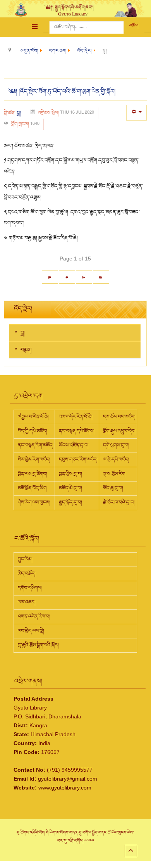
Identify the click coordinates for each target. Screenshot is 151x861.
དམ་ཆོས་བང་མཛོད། (119, 416)
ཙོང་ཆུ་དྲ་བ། (113, 488)
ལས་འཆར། (27, 602)
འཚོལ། (133, 25)
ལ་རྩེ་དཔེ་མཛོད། (116, 459)
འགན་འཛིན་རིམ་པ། (34, 616)
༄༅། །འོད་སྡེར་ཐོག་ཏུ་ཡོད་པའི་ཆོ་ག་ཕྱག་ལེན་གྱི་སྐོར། (61, 91)
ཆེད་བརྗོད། (27, 573)
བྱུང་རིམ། (25, 559)
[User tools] (136, 113)
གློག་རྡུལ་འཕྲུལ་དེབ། (119, 431)
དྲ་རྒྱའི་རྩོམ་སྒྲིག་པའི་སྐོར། (38, 645)
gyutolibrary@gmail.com (67, 779)
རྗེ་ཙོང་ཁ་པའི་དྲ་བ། (119, 502)
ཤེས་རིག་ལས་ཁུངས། (34, 502)
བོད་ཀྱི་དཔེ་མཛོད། (32, 431)
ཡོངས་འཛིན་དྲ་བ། (74, 445)
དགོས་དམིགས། (30, 588)
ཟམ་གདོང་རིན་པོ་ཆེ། (76, 416)
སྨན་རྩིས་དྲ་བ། (70, 474)
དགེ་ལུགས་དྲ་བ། (116, 445)
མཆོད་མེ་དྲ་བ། (70, 488)
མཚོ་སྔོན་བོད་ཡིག (32, 488)
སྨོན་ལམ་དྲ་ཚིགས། (32, 474)
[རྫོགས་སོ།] (101, 277)
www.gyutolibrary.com (64, 787)
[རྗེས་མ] (84, 277)
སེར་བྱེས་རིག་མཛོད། (34, 459)
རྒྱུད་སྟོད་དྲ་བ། (70, 502)
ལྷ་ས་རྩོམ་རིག (114, 474)
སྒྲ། (19, 113)
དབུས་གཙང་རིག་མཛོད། (78, 459)
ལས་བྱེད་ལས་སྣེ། (31, 631)
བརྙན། (26, 350)
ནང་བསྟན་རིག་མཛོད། (35, 445)
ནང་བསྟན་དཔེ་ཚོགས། (76, 431)
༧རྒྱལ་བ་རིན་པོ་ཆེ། (33, 416)
